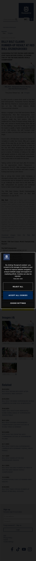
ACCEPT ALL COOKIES (17, 295)
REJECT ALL (18, 286)
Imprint (21, 278)
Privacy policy (16, 278)
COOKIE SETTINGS (18, 303)
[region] (18, 280)
